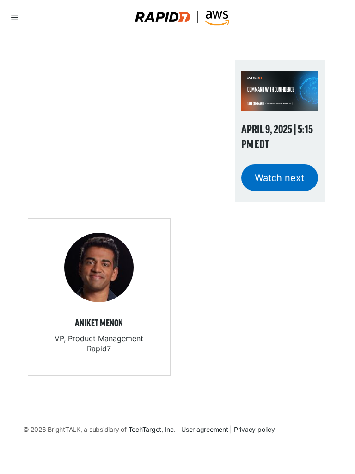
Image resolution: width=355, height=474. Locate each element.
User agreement (204, 429)
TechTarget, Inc (151, 429)
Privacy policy (254, 429)
